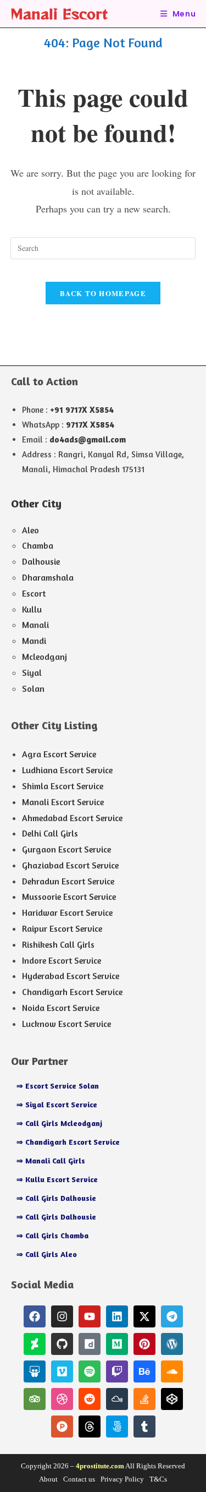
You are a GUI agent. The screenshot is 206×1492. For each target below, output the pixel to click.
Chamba (37, 545)
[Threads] (90, 1427)
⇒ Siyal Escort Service (56, 1104)
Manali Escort (59, 13)
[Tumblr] (144, 1427)
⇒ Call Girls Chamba (52, 1235)
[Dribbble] (62, 1399)
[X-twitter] (144, 1316)
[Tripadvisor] (35, 1399)
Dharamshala (48, 577)
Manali (35, 624)
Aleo (30, 529)
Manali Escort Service (63, 801)
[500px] (117, 1427)
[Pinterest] (144, 1344)
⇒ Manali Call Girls (50, 1160)
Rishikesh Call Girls (58, 944)
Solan (33, 688)
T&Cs (158, 1479)
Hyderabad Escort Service (70, 975)
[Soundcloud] (172, 1371)
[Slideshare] (35, 1371)
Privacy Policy (122, 1479)
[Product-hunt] (62, 1427)
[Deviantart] (35, 1344)
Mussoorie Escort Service (69, 896)
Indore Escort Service (61, 960)
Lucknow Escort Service (66, 1023)
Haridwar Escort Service (67, 912)
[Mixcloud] (117, 1399)
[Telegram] (172, 1316)
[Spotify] (90, 1371)
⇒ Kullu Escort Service (57, 1179)
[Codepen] (172, 1399)
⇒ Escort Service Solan (57, 1085)
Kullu (32, 609)
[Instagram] (62, 1316)
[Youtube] (90, 1316)
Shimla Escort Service (62, 785)
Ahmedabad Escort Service (72, 817)
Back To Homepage (103, 293)
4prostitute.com (100, 1466)
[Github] (62, 1344)
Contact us (79, 1479)
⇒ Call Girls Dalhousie (56, 1198)
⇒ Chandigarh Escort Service (68, 1141)
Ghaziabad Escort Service (70, 865)
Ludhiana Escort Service (67, 769)
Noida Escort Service (60, 1007)
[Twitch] (117, 1371)
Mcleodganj (44, 656)
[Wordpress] (172, 1344)
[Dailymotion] (90, 1344)
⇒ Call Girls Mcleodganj (59, 1123)
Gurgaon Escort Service (66, 849)
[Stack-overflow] (144, 1399)
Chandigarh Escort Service (72, 991)
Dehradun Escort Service (68, 881)
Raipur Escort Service (62, 928)
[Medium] (117, 1344)
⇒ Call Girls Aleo (46, 1254)
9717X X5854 (90, 424)
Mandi (34, 640)
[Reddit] (90, 1399)
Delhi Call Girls (50, 833)
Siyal (32, 672)
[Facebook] (35, 1316)
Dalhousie (41, 561)
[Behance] (144, 1371)
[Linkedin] (117, 1316)
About (48, 1479)
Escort (34, 593)
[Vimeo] (62, 1371)
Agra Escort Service (59, 753)
